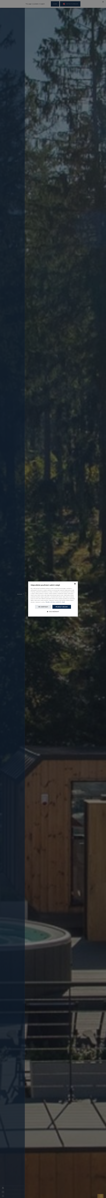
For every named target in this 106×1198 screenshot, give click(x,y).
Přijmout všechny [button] (62, 606)
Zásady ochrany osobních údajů (55, 602)
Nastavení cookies (40, 602)
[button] (53, 612)
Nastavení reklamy (54, 600)
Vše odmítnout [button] (43, 606)
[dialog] (53, 598)
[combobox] (75, 583)
